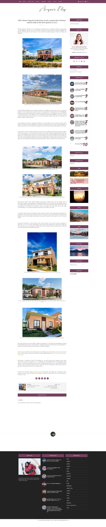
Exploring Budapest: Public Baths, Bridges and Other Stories (80, 109)
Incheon (68, 461)
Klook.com (72, 155)
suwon (68, 500)
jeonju (68, 483)
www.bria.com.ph (37, 371)
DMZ (68, 459)
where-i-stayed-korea (71, 505)
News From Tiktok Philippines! (81, 101)
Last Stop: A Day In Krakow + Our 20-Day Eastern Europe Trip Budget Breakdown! (81, 131)
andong (68, 463)
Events (49, 1)
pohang (68, 493)
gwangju (68, 478)
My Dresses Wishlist (79, 143)
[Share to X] (39, 378)
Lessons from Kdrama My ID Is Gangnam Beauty (81, 96)
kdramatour (69, 485)
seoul (68, 495)
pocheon (68, 490)
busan (68, 468)
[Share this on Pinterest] (42, 378)
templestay (69, 502)
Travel (37, 1)
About (24, 1)
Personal (44, 1)
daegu (68, 471)
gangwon (68, 473)
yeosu (68, 507)
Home (20, 1)
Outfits (55, 1)
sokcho (68, 498)
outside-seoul (69, 488)
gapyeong (69, 476)
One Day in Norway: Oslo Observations (80, 138)
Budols (60, 1)
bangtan (68, 466)
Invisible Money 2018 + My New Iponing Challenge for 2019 (81, 115)
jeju (67, 480)
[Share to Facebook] (36, 378)
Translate (80, 71)
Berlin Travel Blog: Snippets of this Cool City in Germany (81, 83)
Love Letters (31, 1)
